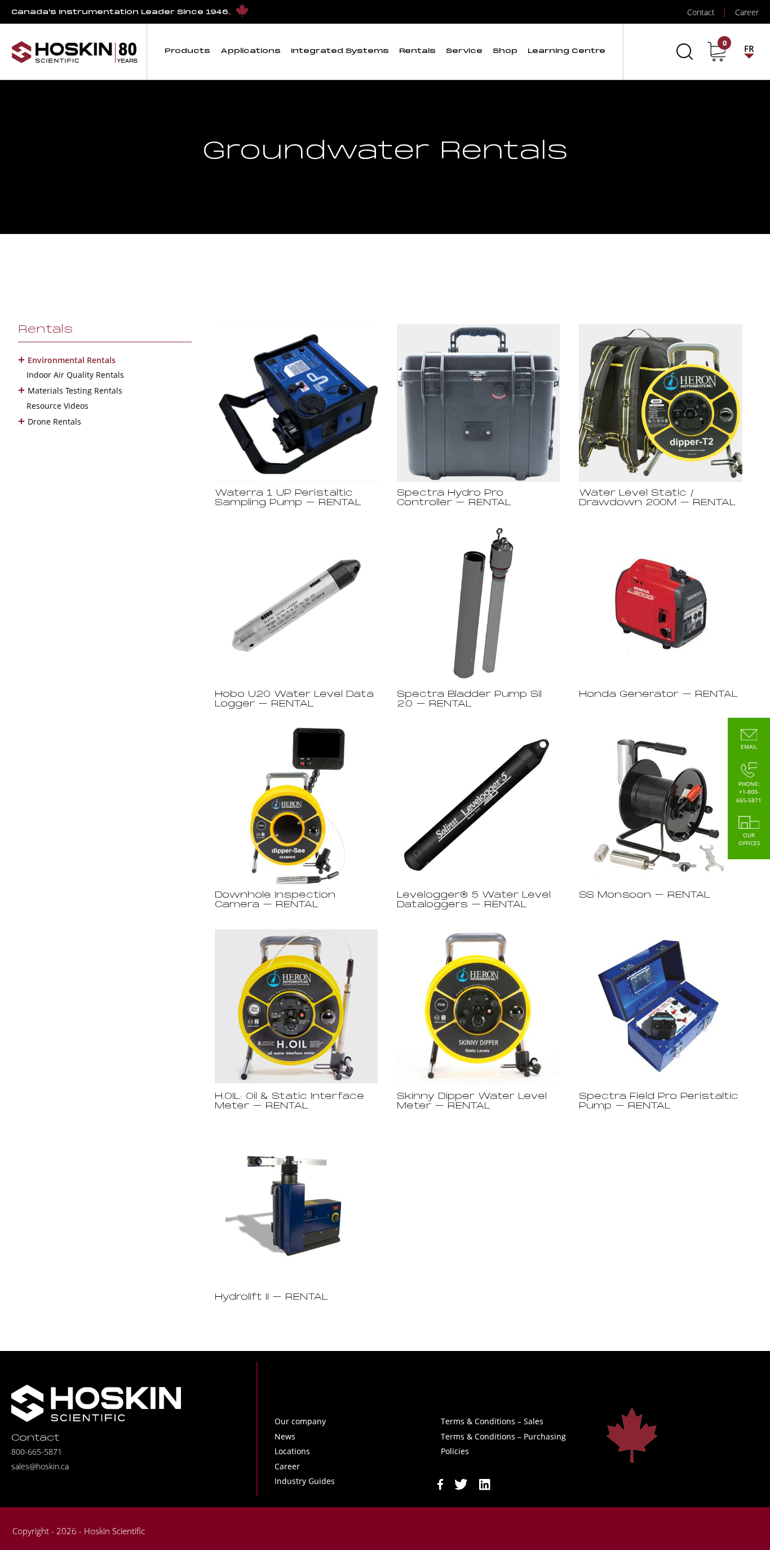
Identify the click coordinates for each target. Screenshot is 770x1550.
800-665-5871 (36, 1451)
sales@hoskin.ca (40, 1466)
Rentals (45, 329)
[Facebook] (440, 1483)
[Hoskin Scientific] (74, 51)
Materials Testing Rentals (75, 390)
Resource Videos (57, 405)
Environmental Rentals (72, 360)
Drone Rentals (54, 421)
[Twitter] (461, 1483)
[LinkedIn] (484, 1483)
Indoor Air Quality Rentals (75, 374)
